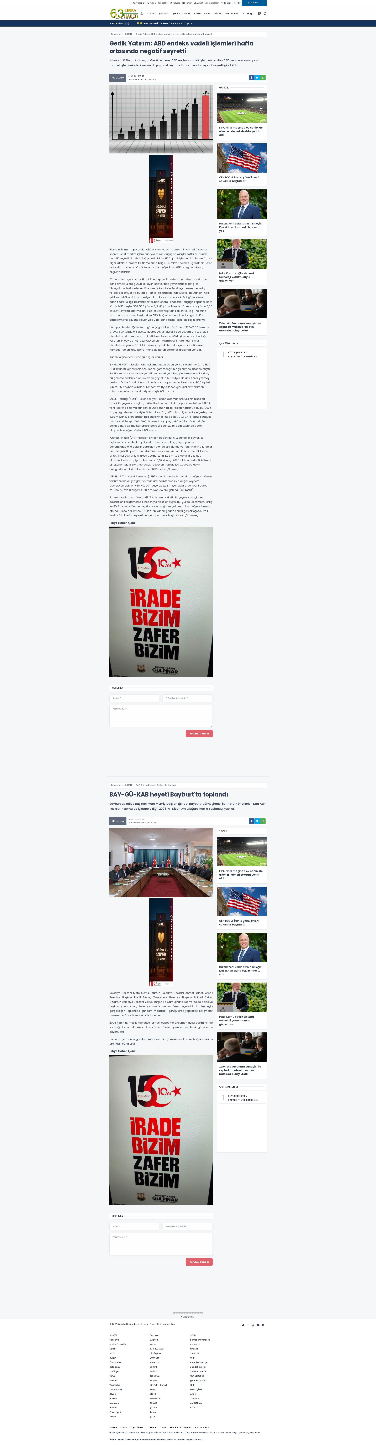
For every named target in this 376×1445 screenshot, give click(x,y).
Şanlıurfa (164, 13)
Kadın (197, 13)
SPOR (207, 13)
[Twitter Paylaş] (257, 77)
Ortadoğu (247, 13)
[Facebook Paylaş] (251, 77)
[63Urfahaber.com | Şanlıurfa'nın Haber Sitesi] (124, 13)
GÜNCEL (128, 34)
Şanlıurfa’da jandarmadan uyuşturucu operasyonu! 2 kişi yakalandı (181, 23)
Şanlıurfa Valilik (182, 13)
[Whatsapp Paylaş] (263, 77)
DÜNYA (217, 13)
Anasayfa (116, 34)
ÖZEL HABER (231, 13)
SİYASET (151, 13)
